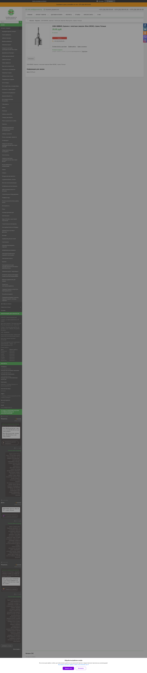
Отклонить (81, 668)
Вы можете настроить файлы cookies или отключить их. (73, 664)
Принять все (68, 668)
